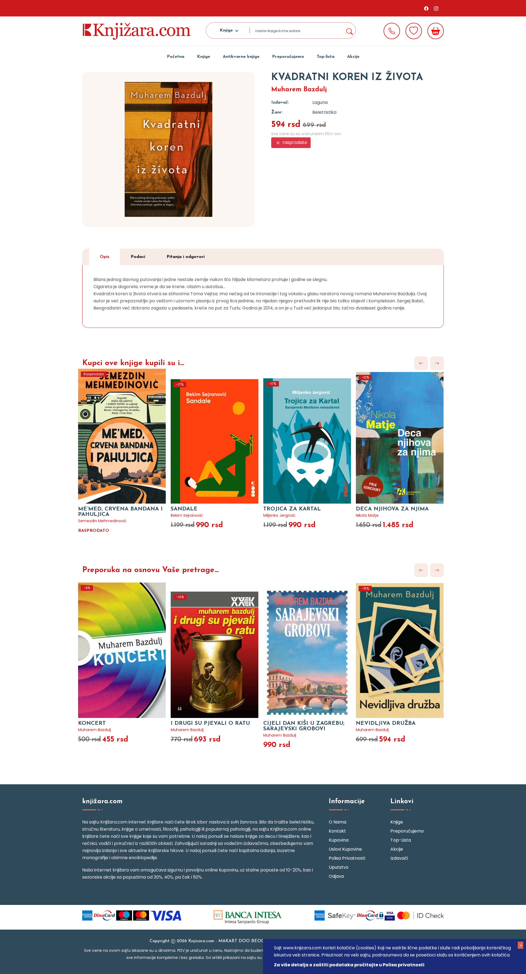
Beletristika (324, 112)
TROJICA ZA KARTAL (292, 509)
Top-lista (326, 57)
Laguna (320, 102)
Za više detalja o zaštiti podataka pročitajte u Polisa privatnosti (349, 965)
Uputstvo (338, 867)
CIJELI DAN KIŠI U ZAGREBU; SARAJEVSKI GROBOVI (303, 726)
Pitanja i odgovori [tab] (186, 257)
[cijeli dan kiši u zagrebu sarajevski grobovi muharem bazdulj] (309, 645)
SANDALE (184, 509)
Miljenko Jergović (279, 515)
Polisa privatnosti (347, 858)
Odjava (336, 876)
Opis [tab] (104, 257)
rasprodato (294, 142)
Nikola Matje (367, 515)
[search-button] (349, 30)
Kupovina (338, 840)
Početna (175, 57)
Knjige (203, 57)
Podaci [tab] (138, 257)
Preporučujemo (288, 57)
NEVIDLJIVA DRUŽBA (386, 723)
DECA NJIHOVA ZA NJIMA (392, 509)
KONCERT (92, 723)
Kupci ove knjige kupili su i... (133, 363)
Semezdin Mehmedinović (102, 521)
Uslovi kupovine (345, 849)
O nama (337, 822)
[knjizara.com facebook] (426, 8)
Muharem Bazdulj (299, 89)
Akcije (353, 57)
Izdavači (399, 858)
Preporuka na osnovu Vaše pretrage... (150, 570)
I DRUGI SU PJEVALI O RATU (210, 723)
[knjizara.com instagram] (436, 8)
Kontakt (337, 831)
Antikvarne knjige (241, 57)
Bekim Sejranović (187, 515)
